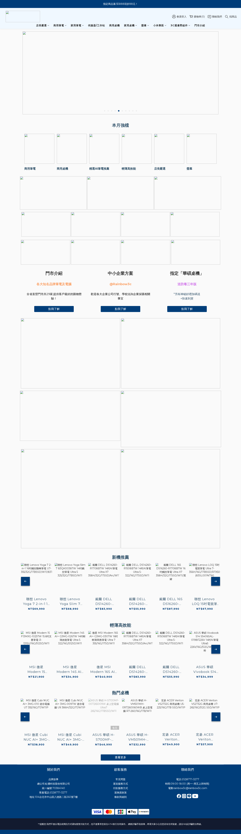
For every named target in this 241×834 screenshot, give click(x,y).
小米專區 (158, 25)
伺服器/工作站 (96, 25)
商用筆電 (58, 25)
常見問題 (120, 779)
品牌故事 (53, 779)
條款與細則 (120, 797)
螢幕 (144, 25)
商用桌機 (114, 25)
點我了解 (54, 309)
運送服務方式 (120, 783)
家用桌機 (129, 25)
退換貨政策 (120, 792)
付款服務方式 (120, 788)
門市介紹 (199, 25)
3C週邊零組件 (179, 25)
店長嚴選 (41, 25)
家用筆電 (76, 25)
